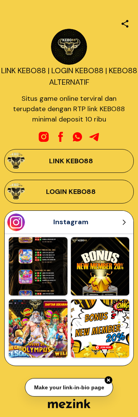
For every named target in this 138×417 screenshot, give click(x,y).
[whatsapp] (77, 137)
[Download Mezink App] (69, 403)
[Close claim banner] (108, 380)
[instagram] (44, 137)
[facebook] (60, 137)
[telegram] (94, 137)
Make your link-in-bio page (69, 387)
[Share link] (125, 22)
